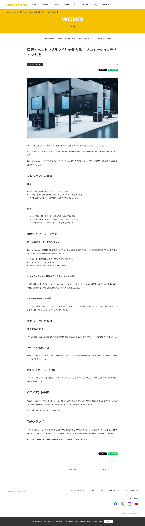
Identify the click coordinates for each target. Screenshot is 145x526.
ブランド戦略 (49, 38)
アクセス (91, 490)
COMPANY (44, 4)
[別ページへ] (115, 504)
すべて (36, 38)
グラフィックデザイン (66, 38)
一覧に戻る (72, 469)
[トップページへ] (17, 4)
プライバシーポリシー (76, 490)
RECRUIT (86, 4)
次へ (104, 469)
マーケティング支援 (103, 38)
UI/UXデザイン (85, 38)
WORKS (66, 4)
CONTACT (105, 4)
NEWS (34, 4)
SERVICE (56, 4)
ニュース (102, 490)
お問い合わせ (114, 490)
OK (108, 521)
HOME (9, 12)
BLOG (76, 4)
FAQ (95, 4)
